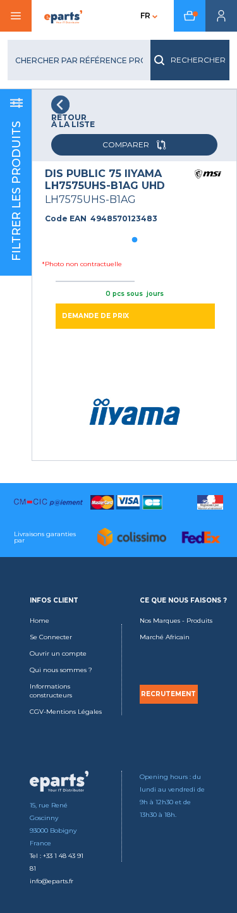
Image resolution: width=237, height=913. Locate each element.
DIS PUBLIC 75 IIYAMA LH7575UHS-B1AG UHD (105, 180)
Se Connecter (51, 637)
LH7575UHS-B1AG (90, 199)
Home (39, 620)
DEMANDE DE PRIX (95, 316)
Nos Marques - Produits (176, 620)
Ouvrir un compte (58, 653)
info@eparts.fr (51, 881)
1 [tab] (134, 240)
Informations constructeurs (51, 690)
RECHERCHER (198, 59)
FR (145, 15)
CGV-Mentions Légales (66, 712)
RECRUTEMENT (168, 694)
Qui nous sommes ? (61, 670)
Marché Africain (165, 637)
